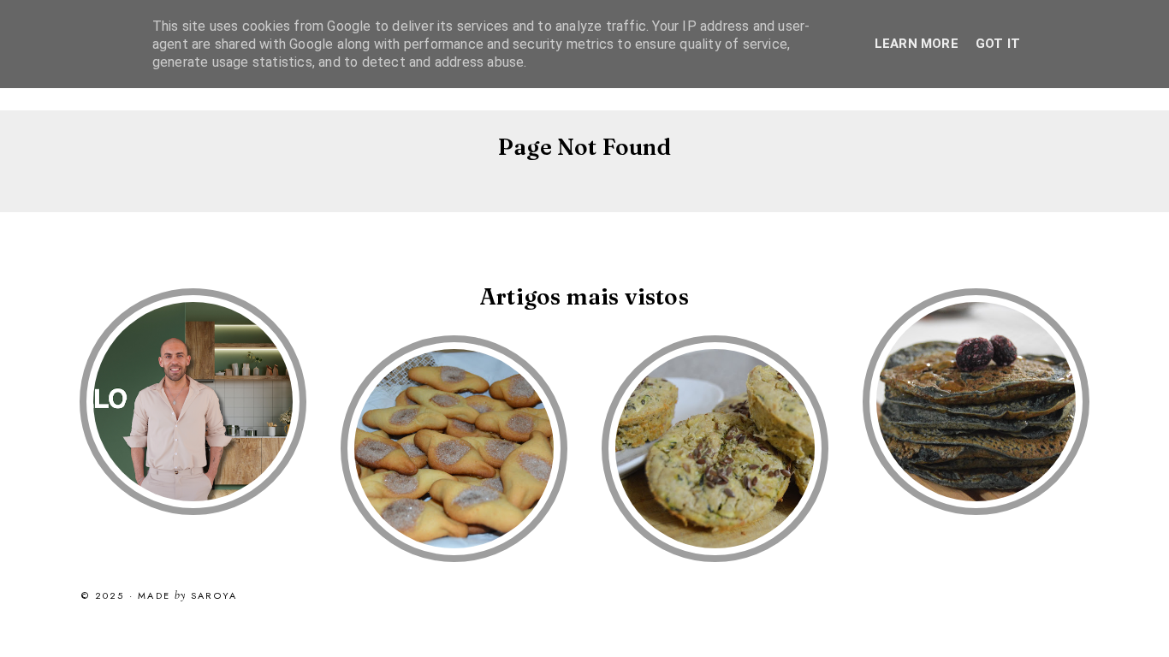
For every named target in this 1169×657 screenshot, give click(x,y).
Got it (998, 43)
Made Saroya (187, 596)
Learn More (916, 43)
